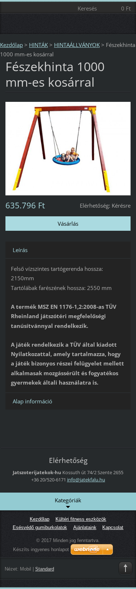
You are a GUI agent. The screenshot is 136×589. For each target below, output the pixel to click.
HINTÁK (38, 44)
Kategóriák (68, 500)
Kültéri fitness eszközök (80, 519)
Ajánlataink (84, 527)
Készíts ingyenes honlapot (41, 549)
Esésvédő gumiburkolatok (40, 527)
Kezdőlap (11, 44)
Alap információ (32, 401)
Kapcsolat (112, 527)
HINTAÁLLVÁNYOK (77, 44)
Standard (44, 569)
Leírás (20, 250)
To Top (125, 568)
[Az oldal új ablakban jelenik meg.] (68, 147)
